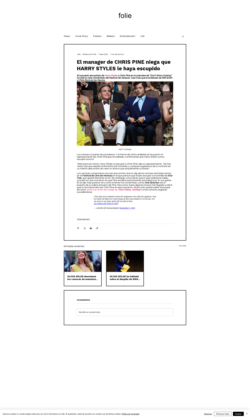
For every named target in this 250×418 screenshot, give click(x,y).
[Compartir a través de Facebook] (78, 228)
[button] (183, 36)
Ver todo (182, 246)
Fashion (97, 36)
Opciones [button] (208, 414)
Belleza (111, 36)
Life (142, 36)
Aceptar (238, 414)
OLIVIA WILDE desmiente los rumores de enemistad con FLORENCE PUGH (82, 277)
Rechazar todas (222, 414)
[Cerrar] (246, 414)
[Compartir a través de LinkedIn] (91, 228)
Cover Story (81, 36)
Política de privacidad (130, 414)
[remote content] (125, 202)
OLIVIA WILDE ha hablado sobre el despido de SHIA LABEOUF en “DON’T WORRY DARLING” (124, 277)
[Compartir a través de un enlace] (97, 228)
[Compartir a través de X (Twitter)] (84, 228)
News (67, 36)
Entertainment (127, 36)
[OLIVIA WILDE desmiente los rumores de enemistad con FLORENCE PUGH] (82, 261)
